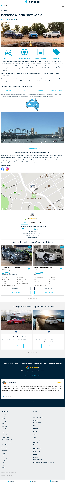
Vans (3, 463)
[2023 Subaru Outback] (16, 255)
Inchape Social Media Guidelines (43, 462)
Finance (35, 431)
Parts (24, 90)
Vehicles (4, 450)
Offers (35, 414)
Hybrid (3, 460)
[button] (33, 389)
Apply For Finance (56, 90)
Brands (4, 414)
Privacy (35, 457)
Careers (35, 442)
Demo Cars (5, 437)
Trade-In (40, 90)
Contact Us (37, 440)
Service (8, 90)
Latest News (37, 445)
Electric (4, 453)
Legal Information (38, 460)
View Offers (56, 58)
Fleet (3, 467)
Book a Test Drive (24, 58)
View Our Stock (8, 58)
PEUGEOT (4, 419)
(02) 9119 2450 (39, 229)
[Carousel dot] (28, 298)
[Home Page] (32, 2)
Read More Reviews (32, 375)
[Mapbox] (5, 209)
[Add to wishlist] (29, 269)
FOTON (4, 428)
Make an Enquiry (40, 58)
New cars (4, 435)
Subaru (4, 416)
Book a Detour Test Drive (32, 148)
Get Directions (28, 229)
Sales (24, 222)
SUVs (3, 455)
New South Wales (7, 442)
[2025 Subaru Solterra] (48, 255)
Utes (3, 465)
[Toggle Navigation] (63, 6)
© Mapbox (60, 209)
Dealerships (36, 451)
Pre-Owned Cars (7, 439)
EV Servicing (37, 422)
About (35, 437)
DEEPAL (4, 421)
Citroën (4, 423)
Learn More (16, 346)
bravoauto (5, 426)
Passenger (5, 458)
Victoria (4, 444)
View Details (16, 292)
